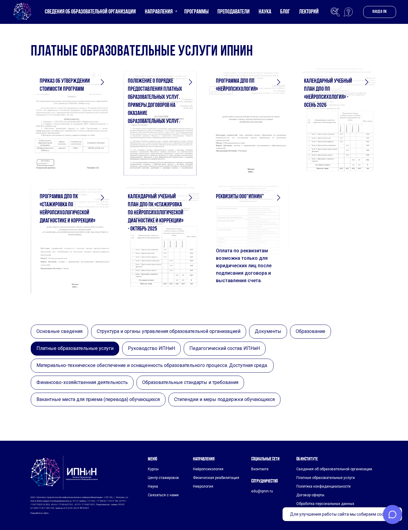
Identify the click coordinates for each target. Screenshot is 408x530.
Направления (159, 12)
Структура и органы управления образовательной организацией (168, 331)
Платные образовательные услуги (74, 348)
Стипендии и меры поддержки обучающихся (224, 399)
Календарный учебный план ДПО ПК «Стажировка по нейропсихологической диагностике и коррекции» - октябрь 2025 (155, 213)
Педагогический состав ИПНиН (224, 348)
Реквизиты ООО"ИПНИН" (240, 197)
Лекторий (309, 12)
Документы (268, 331)
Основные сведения (59, 331)
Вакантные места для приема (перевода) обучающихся (98, 399)
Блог (285, 12)
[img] (64, 472)
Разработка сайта (39, 513)
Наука (265, 12)
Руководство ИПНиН (151, 348)
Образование (310, 331)
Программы (196, 12)
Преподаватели (233, 12)
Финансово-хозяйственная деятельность (82, 382)
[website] (335, 11)
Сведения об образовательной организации (90, 12)
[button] (348, 11)
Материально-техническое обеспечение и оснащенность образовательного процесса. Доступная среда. (152, 365)
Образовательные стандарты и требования (190, 382)
